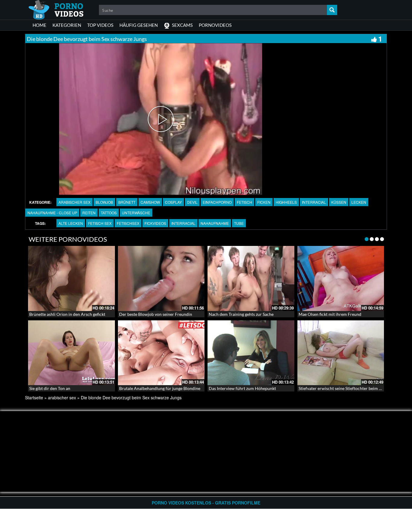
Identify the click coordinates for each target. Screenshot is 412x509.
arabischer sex (74, 202)
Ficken (264, 202)
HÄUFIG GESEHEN (138, 25)
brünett (126, 202)
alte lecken (71, 223)
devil (192, 202)
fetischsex (128, 223)
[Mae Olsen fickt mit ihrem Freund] (340, 278)
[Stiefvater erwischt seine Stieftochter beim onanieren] (340, 352)
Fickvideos (155, 223)
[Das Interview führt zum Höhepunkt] (251, 352)
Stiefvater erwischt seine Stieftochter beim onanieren (348, 388)
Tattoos (109, 212)
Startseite (34, 397)
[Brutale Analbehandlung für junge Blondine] (161, 352)
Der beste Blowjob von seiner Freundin (155, 314)
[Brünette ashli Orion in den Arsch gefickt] (71, 278)
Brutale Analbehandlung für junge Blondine (159, 388)
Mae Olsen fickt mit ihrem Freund (330, 314)
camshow (150, 202)
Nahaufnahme (215, 223)
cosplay (173, 202)
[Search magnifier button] (332, 10)
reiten (89, 212)
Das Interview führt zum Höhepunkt (242, 388)
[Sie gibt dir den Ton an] (71, 352)
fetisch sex (100, 223)
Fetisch (244, 202)
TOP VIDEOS (100, 25)
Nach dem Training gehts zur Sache (241, 314)
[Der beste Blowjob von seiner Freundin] (161, 278)
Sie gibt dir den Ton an (49, 388)
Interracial (314, 202)
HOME (39, 25)
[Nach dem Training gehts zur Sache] (251, 278)
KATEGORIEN (66, 25)
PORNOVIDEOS (215, 25)
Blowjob (104, 202)
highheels (286, 202)
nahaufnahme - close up (52, 212)
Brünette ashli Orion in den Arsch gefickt (67, 314)
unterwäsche (136, 212)
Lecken (358, 202)
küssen (338, 202)
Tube (239, 223)
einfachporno (217, 202)
